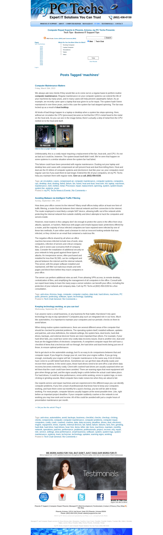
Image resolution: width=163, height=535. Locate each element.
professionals (90, 429)
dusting (55, 183)
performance (67, 429)
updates (86, 434)
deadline (96, 422)
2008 (41, 64)
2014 (41, 55)
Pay (118, 506)
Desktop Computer (68, 45)
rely (113, 429)
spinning (98, 186)
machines (119, 183)
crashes (69, 422)
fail (84, 425)
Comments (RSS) (71, 38)
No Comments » (79, 190)
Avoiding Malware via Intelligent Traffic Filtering (57, 198)
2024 (41, 47)
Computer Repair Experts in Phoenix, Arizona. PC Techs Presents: (81, 30)
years (56, 188)
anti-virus (44, 294)
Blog (122, 506)
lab (87, 427)
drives (103, 422)
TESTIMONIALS (107, 24)
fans (108, 425)
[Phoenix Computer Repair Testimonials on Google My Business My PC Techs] (62, 500)
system (106, 186)
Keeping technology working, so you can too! (57, 306)
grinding (119, 425)
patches (57, 429)
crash (54, 422)
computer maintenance (85, 181)
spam (69, 296)
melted (56, 186)
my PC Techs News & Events (57, 190)
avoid (64, 417)
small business (79, 432)
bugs (60, 294)
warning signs (97, 434)
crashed (61, 422)
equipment (47, 425)
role (36, 432)
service (42, 432)
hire (72, 427)
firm (113, 425)
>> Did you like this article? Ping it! (48, 407)
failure (69, 183)
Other (64, 54)
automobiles (55, 417)
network (38, 429)
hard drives (104, 294)
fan (74, 183)
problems (78, 429)
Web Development (85, 506)
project (100, 429)
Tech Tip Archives (40, 44)
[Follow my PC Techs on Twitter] (81, 500)
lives (92, 427)
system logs (108, 432)
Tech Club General (52, 299)
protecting (53, 296)
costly (48, 422)
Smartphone (67, 49)
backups (71, 417)
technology (78, 296)
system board (116, 186)
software (62, 296)
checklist (89, 417)
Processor (70, 186)
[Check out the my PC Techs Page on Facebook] (100, 500)
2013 (41, 57)
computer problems (93, 420)
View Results (93, 61)
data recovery (85, 422)
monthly (117, 427)
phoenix (44, 296)
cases (56, 181)
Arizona (53, 294)
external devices (74, 425)
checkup (106, 417)
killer (83, 427)
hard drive (48, 427)
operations (48, 429)
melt (50, 186)
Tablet (65, 52)
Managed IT (73, 506)
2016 (41, 54)
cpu (36, 183)
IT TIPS (97, 24)
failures (102, 425)
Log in (36, 67)
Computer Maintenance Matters (50, 86)
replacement (87, 186)
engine (38, 425)
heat (67, 427)
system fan (40, 188)
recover (107, 429)
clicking (114, 417)
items (77, 427)
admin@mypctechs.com (92, 513)
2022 (41, 48)
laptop (111, 183)
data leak (93, 294)
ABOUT (61, 24)
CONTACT (119, 24)
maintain (109, 427)
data (76, 422)
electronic (116, 422)
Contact (106, 506)
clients (38, 420)
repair (78, 186)
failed (62, 183)
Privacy (113, 506)
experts (62, 425)
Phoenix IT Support (41, 506)
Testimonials (97, 506)
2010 (41, 61)
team (58, 434)
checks (97, 417)
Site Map (81, 508)
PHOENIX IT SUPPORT (48, 24)
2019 (41, 53)
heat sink (100, 183)
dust (49, 183)
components (47, 420)
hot (106, 183)
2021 (41, 49)
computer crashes (80, 294)
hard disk (39, 427)
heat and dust (88, 183)
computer (67, 294)
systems (49, 188)
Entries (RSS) (58, 38)
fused (78, 183)
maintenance (41, 186)
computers (118, 181)
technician (66, 434)
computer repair (110, 420)
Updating (88, 296)
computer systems (104, 181)
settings (50, 432)
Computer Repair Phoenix (59, 506)
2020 (41, 51)
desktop (42, 183)
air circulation (46, 181)
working (108, 434)
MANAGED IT (88, 24)
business (80, 417)
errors (55, 425)
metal (62, 186)
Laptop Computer (68, 47)
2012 (41, 58)
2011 (41, 60)
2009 (41, 63)
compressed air (67, 181)
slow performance (63, 432)
